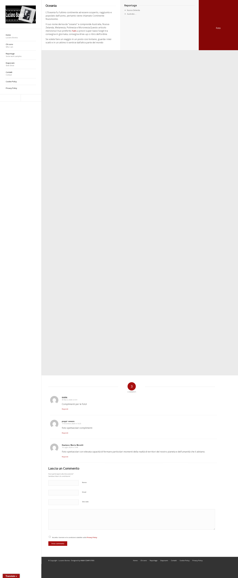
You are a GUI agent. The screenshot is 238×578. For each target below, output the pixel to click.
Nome (84, 482)
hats (74, 30)
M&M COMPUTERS (87, 560)
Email (84, 492)
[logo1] (21, 14)
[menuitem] (20, 36)
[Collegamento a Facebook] (10, 97)
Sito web (85, 502)
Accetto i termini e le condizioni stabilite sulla (74, 537)
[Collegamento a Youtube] (31, 97)
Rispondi (65, 409)
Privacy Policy (92, 537)
